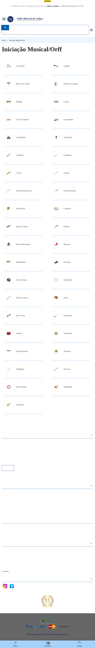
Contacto (7, 550)
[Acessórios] (8, 65)
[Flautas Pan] (8, 208)
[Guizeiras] (56, 208)
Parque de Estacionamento (14, 455)
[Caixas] (56, 101)
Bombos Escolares (71, 84)
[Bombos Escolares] (56, 83)
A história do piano (11, 563)
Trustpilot (5, 571)
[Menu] (3, 19)
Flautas (66, 173)
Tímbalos (67, 351)
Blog (6, 567)
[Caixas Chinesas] (8, 119)
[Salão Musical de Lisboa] (10, 19)
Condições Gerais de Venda (15, 452)
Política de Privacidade (13, 448)
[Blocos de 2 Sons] (8, 83)
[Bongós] (8, 101)
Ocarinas (67, 262)
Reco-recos (20, 315)
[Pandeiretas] (56, 279)
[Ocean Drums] (8, 279)
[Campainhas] (56, 119)
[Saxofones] (56, 315)
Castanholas (20, 137)
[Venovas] (56, 369)
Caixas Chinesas (22, 119)
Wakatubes (68, 387)
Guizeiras (67, 208)
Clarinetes (67, 155)
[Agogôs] (56, 65)
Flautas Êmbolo (70, 191)
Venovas (67, 369)
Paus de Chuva (22, 298)
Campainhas (68, 119)
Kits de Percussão (23, 244)
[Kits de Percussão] (8, 244)
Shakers (19, 333)
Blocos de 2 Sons (23, 84)
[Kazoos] (56, 226)
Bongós (19, 102)
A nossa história (10, 560)
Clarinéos (20, 155)
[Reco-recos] (8, 315)
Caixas (66, 102)
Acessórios (20, 66)
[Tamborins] (56, 333)
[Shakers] (8, 333)
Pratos (66, 298)
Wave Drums (21, 387)
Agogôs (67, 66)
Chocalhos (68, 137)
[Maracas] (56, 244)
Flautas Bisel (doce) (24, 191)
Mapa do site (9, 553)
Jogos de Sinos (22, 226)
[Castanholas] (8, 137)
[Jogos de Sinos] (8, 226)
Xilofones (20, 405)
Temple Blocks (22, 351)
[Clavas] (8, 172)
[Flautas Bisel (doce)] (8, 190)
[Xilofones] (8, 404)
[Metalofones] (8, 262)
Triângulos (20, 369)
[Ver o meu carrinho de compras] (91, 29)
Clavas (18, 173)
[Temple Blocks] (8, 351)
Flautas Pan (20, 208)
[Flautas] (56, 172)
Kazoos (67, 226)
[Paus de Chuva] (8, 297)
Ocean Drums (21, 280)
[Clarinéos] (8, 155)
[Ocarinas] (56, 262)
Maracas (67, 244)
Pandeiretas (68, 280)
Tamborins (68, 333)
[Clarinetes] (56, 155)
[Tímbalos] (56, 351)
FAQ (6, 442)
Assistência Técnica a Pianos (15, 462)
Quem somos (9, 556)
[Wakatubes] (56, 386)
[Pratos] (56, 297)
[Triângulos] (8, 369)
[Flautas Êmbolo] (56, 190)
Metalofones (21, 262)
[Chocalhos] (56, 137)
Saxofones (68, 315)
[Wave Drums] (8, 386)
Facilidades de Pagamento (14, 458)
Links (6, 445)
